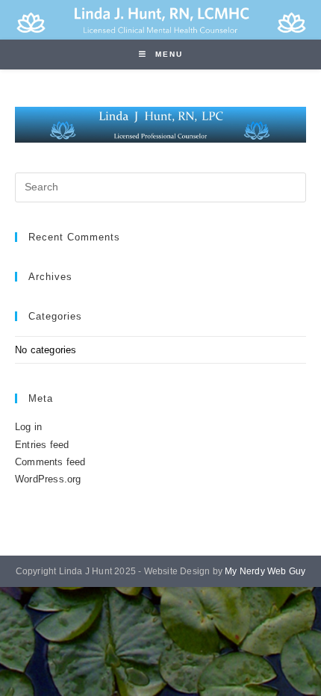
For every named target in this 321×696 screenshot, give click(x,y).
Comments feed (50, 461)
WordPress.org (48, 479)
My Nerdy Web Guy (265, 571)
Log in (28, 426)
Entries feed (42, 444)
